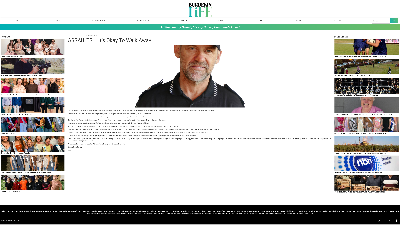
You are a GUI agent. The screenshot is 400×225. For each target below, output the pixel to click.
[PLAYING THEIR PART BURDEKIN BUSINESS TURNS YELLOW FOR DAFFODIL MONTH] (366, 105)
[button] (56, 21)
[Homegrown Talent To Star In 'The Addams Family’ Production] (366, 86)
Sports (184, 21)
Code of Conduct (389, 221)
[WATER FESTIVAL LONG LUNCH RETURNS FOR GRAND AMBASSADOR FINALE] (366, 124)
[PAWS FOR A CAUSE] (32, 124)
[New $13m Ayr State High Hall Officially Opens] (32, 105)
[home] (200, 10)
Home (18, 21)
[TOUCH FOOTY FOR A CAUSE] (32, 182)
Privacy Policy (379, 221)
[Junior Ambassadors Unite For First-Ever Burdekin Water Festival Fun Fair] (32, 163)
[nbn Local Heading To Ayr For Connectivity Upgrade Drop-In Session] (366, 163)
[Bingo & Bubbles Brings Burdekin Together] (32, 144)
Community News (99, 21)
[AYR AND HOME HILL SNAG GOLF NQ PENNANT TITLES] (366, 66)
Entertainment (143, 21)
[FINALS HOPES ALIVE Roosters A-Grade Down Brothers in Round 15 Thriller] (366, 47)
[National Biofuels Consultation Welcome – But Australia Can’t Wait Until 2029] (366, 144)
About (261, 21)
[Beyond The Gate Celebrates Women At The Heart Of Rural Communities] (32, 85)
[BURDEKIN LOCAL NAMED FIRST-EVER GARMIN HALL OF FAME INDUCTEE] (366, 183)
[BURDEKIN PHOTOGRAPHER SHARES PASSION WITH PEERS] (32, 66)
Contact (299, 21)
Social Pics (223, 21)
